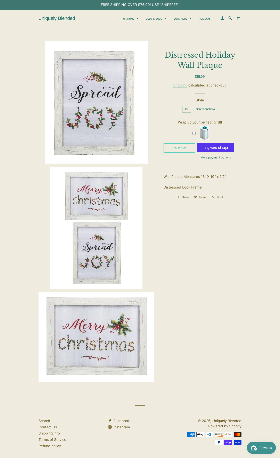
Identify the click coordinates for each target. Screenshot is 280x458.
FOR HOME (128, 19)
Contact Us (48, 427)
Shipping (180, 85)
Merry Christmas (205, 109)
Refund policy (50, 446)
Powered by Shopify (224, 426)
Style (200, 100)
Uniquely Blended (57, 18)
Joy (186, 109)
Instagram (121, 427)
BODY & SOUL (154, 19)
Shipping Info (49, 433)
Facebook (121, 421)
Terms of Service (52, 440)
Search (44, 421)
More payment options (216, 157)
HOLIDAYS (205, 19)
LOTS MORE (181, 19)
